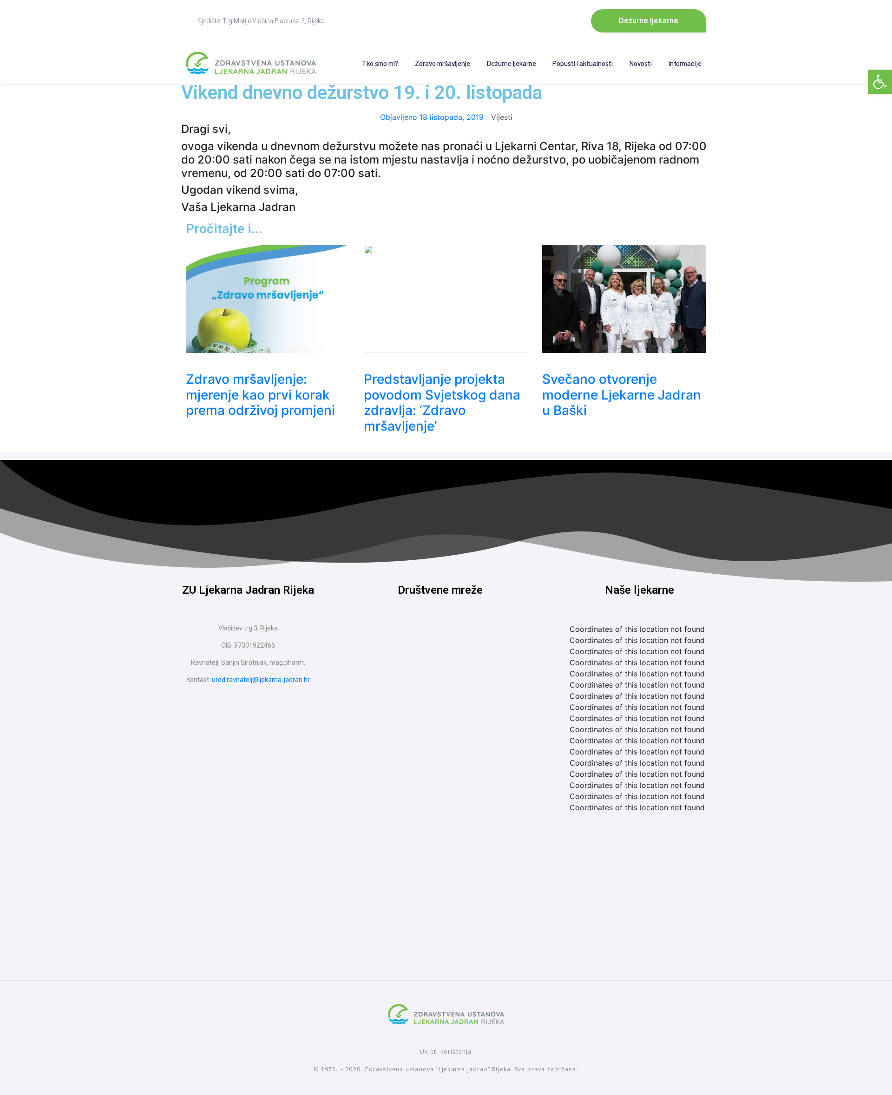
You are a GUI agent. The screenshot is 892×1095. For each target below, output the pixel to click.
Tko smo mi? (380, 63)
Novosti (640, 63)
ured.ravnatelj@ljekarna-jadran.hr (261, 679)
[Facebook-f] (422, 639)
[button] (880, 82)
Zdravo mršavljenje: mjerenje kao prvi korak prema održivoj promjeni (260, 394)
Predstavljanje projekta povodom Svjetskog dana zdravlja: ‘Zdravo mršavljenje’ (442, 402)
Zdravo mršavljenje (442, 63)
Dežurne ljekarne (511, 63)
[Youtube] (457, 639)
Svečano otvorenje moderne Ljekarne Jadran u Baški (621, 394)
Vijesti (501, 117)
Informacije (685, 63)
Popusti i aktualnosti (582, 63)
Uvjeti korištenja (446, 1052)
